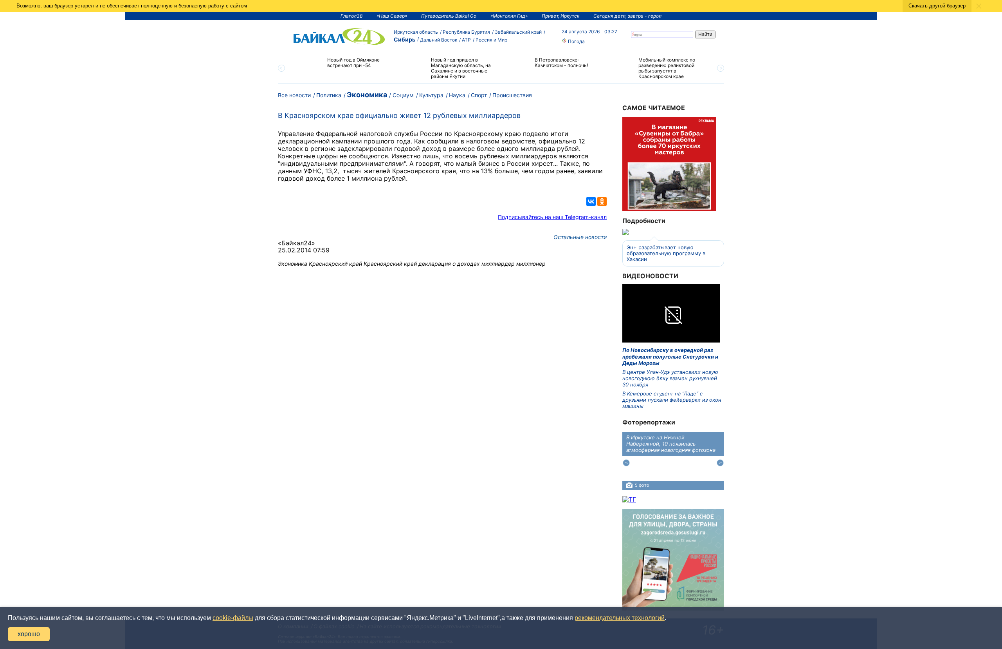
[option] (345, 66)
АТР (466, 40)
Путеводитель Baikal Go (448, 16)
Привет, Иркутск (560, 16)
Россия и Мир (491, 40)
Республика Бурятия (466, 32)
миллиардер (498, 263)
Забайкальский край (518, 32)
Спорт (479, 95)
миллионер (531, 263)
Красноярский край (335, 263)
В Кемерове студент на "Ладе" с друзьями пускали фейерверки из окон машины (671, 400)
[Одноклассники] (602, 201)
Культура (431, 95)
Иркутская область (416, 32)
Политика (328, 95)
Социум (403, 95)
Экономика (367, 95)
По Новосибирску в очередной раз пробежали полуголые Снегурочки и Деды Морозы (670, 356)
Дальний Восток (438, 40)
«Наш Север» (392, 16)
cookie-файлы (233, 618)
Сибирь (404, 39)
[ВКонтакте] (591, 201)
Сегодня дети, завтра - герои (627, 16)
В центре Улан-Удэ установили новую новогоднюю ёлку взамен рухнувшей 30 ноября (670, 378)
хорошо (29, 634)
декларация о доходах (449, 263)
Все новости (294, 95)
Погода (576, 41)
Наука (457, 95)
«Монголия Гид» (509, 16)
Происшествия (512, 95)
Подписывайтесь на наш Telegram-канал (552, 217)
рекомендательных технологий (620, 618)
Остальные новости (580, 237)
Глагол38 (351, 16)
